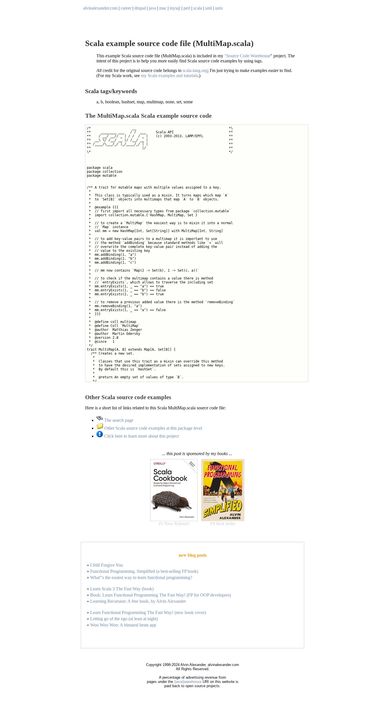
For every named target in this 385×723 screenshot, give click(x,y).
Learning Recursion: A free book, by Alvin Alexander (138, 601)
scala (197, 8)
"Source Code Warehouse (247, 55)
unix (219, 8)
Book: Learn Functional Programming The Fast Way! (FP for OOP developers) (160, 595)
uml (208, 8)
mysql (175, 8)
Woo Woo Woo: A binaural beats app (123, 624)
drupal (140, 8)
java (152, 8)
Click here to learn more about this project (141, 436)
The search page (118, 420)
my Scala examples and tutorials (169, 75)
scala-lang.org (195, 70)
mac (163, 8)
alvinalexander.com (100, 8)
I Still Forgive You (106, 565)
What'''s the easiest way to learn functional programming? (141, 577)
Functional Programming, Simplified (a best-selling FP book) (144, 571)
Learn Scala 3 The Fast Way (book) (122, 588)
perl (186, 8)
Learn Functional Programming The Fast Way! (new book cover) (148, 612)
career (126, 8)
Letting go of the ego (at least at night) (124, 618)
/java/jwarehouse (188, 682)
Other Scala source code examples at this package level (152, 428)
